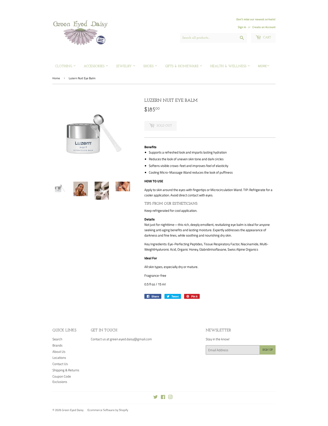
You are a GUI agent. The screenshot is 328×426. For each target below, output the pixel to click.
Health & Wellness (228, 66)
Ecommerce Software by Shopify (107, 410)
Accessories (95, 66)
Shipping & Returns (65, 370)
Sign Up (267, 350)
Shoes (149, 66)
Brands (57, 345)
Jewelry (124, 66)
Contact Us (60, 363)
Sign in (242, 27)
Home (56, 78)
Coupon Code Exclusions (61, 379)
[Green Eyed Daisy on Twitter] (155, 397)
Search (57, 339)
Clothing (64, 66)
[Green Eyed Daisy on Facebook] (163, 397)
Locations (59, 357)
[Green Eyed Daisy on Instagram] (170, 397)
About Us (58, 351)
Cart (266, 37)
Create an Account (264, 27)
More (262, 66)
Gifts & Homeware (182, 66)
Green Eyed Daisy (72, 410)
